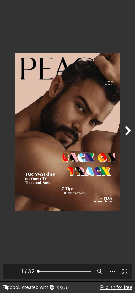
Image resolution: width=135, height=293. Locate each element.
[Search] (100, 271)
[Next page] (127, 140)
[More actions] (112, 271)
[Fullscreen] (125, 271)
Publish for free (116, 287)
